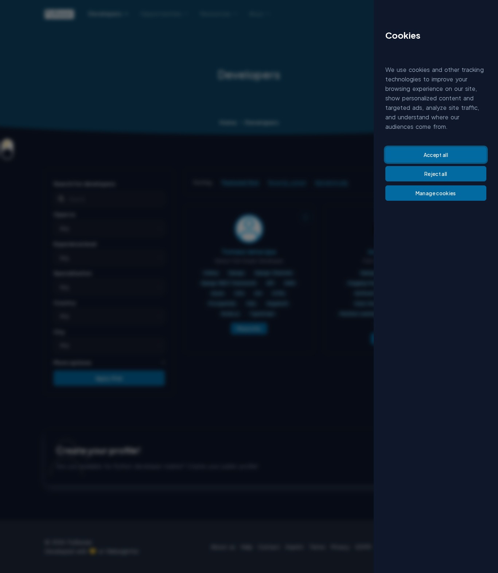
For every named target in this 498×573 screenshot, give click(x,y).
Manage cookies (436, 193)
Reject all (435, 173)
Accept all (436, 154)
